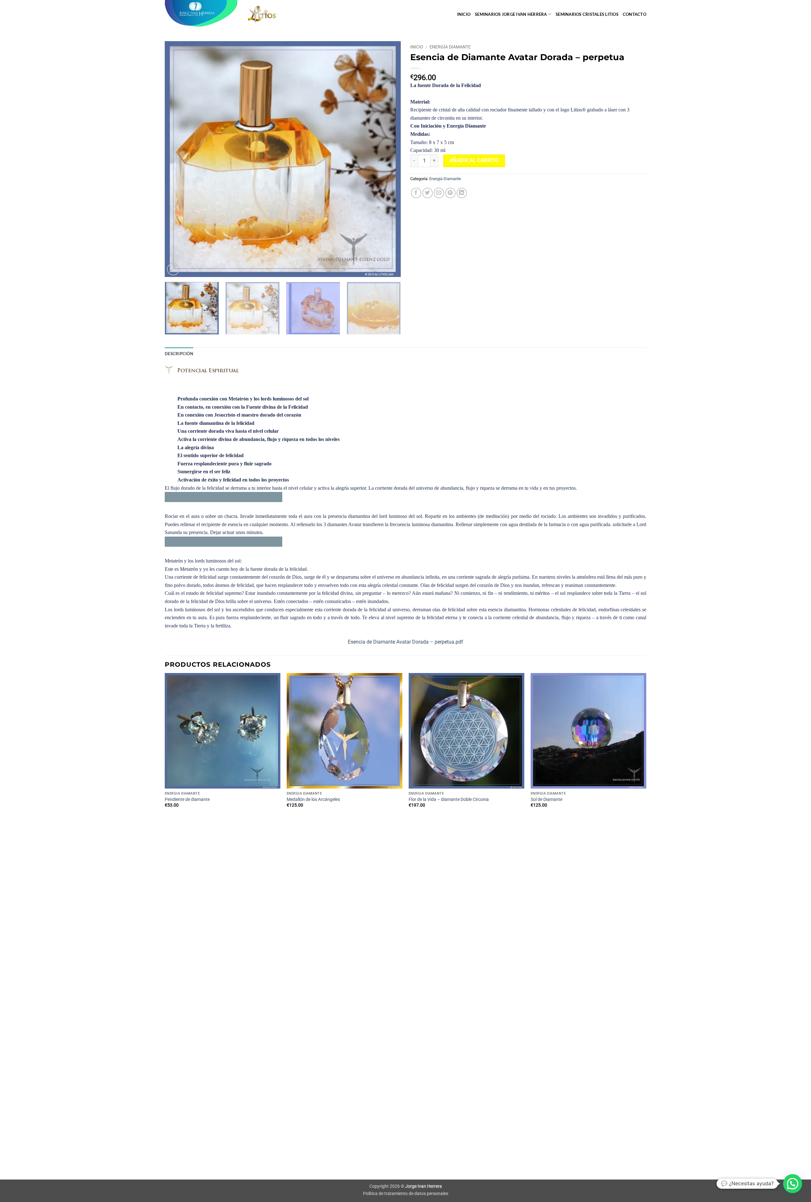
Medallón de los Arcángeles (313, 799)
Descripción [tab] (179, 353)
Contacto (634, 14)
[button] (173, 269)
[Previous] (177, 159)
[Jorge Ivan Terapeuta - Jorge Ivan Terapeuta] (201, 13)
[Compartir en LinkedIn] (462, 193)
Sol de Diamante (546, 799)
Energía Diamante (450, 46)
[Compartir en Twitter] (427, 193)
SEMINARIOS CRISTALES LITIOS (587, 14)
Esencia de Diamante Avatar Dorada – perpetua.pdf (405, 642)
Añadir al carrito (474, 160)
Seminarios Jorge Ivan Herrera (511, 14)
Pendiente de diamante (187, 799)
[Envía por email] (439, 193)
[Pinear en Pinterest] (450, 193)
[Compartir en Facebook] (416, 193)
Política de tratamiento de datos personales (405, 1193)
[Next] (388, 159)
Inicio (464, 14)
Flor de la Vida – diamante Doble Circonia (449, 799)
